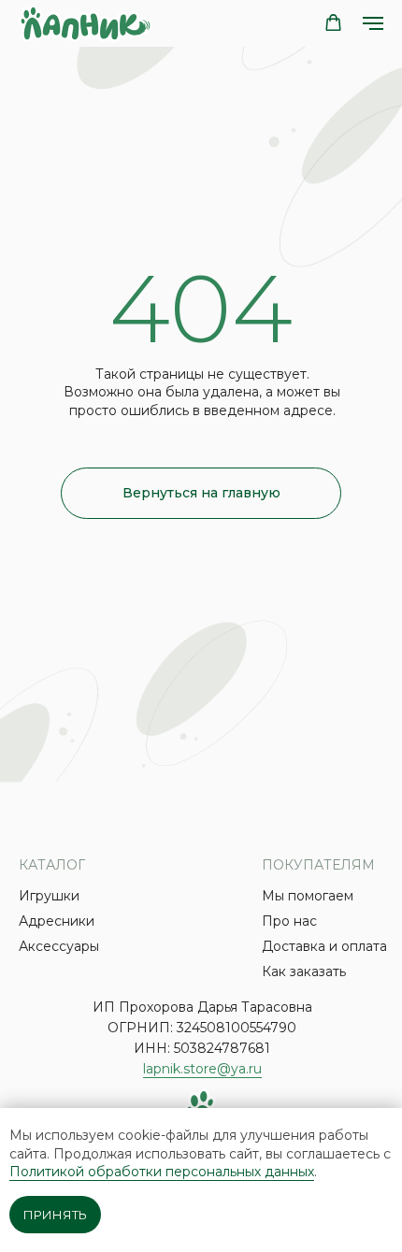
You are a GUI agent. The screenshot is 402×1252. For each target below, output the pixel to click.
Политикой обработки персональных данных (161, 1171)
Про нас (289, 921)
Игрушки (49, 895)
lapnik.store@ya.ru (202, 1068)
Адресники (56, 921)
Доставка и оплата (324, 946)
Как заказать (304, 971)
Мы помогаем (307, 895)
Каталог (52, 864)
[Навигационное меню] (373, 23)
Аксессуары (59, 946)
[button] (333, 23)
